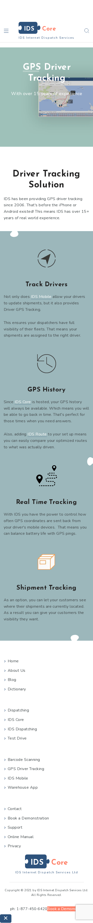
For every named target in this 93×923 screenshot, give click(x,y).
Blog (12, 679)
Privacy (14, 846)
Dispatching (18, 710)
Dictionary (17, 689)
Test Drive (17, 738)
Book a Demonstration (28, 818)
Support (15, 827)
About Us (17, 670)
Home (13, 661)
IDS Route (37, 434)
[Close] (5, 918)
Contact (15, 809)
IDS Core (23, 402)
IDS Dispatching (22, 729)
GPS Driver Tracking (26, 769)
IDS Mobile (41, 296)
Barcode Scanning (24, 759)
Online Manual (20, 837)
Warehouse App (23, 787)
